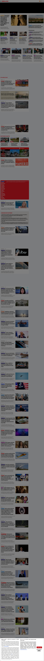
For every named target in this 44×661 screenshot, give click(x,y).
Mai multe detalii (6, 646)
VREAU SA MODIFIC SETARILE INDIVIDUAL (39, 650)
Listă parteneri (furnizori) (23, 649)
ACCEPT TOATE (39, 647)
